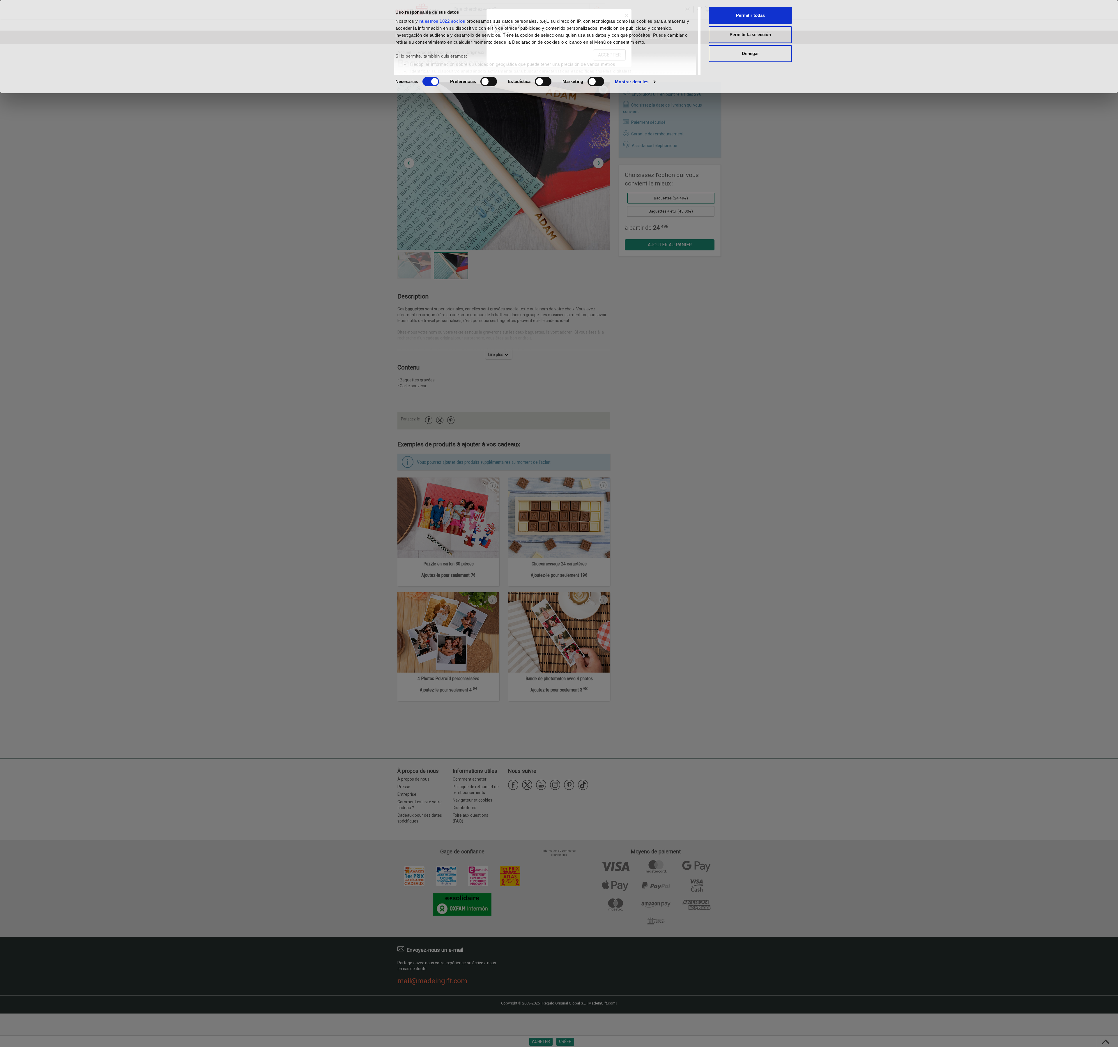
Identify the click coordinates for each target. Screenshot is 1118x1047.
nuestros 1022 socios (442, 21)
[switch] (488, 81)
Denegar (750, 53)
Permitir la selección (750, 34)
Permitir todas (750, 15)
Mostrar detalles (631, 81)
